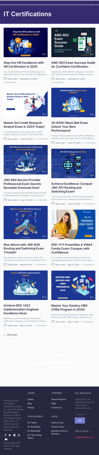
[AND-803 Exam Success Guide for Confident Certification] (73, 42)
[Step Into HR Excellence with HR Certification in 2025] (26, 42)
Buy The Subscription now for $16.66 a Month (49, 377)
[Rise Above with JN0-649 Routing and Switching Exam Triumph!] (26, 222)
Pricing (31, 407)
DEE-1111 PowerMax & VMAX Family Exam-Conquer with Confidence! (71, 248)
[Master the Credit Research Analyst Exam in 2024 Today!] (26, 102)
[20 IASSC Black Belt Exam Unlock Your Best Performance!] (73, 102)
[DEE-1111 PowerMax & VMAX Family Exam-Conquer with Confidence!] (73, 224)
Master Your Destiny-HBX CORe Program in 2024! (69, 307)
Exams (31, 399)
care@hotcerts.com (84, 437)
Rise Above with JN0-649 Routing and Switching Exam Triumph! (24, 248)
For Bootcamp (34, 431)
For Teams (32, 422)
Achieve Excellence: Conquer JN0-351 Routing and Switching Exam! (71, 187)
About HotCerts (58, 399)
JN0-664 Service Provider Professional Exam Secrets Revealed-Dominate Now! (22, 183)
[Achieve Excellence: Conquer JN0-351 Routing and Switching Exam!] (73, 163)
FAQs (53, 403)
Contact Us (56, 407)
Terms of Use (57, 422)
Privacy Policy (57, 427)
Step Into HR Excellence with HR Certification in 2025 (24, 64)
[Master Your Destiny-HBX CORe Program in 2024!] (73, 285)
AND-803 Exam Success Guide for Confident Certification (73, 64)
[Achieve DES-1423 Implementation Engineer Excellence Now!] (26, 285)
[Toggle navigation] (95, 2)
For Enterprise (34, 427)
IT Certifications (10, 82)
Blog (30, 403)
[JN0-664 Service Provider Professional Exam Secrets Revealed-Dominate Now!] (26, 159)
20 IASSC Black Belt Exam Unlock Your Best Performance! (69, 126)
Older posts (12, 335)
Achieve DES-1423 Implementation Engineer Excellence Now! (21, 309)
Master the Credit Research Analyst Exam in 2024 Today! (24, 124)
